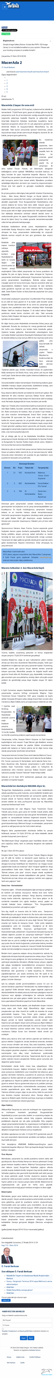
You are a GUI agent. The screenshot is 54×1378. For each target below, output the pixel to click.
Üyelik (22, 1363)
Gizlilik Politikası (35, 1357)
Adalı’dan (10, 1287)
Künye (9, 1357)
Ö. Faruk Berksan (8, 67)
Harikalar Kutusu (34, 1350)
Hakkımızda (20, 1357)
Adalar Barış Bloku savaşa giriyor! (20, 1290)
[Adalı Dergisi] (12, 5)
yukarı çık (6, 1300)
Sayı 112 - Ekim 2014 (10, 1245)
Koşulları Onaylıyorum (9, 1331)
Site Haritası (11, 1363)
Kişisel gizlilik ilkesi (26, 1331)
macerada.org (45, 557)
